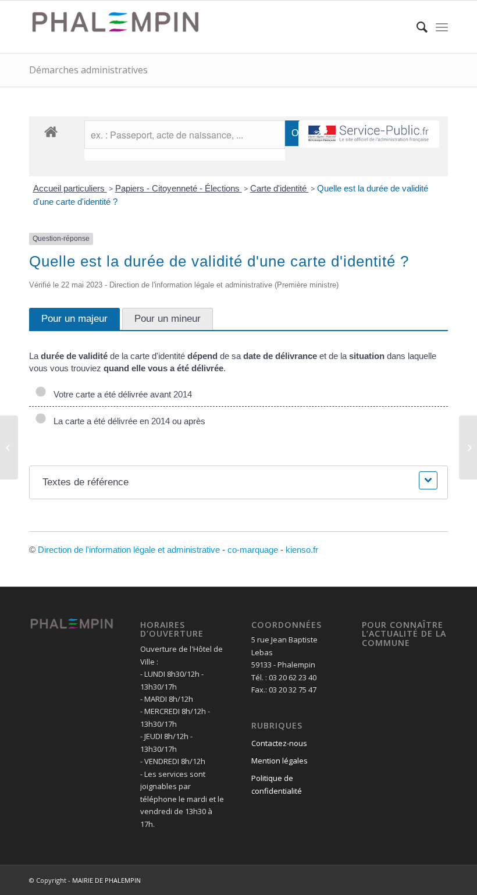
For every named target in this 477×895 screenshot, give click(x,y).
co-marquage (252, 550)
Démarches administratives (88, 69)
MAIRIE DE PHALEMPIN (106, 880)
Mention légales (279, 760)
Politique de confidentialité (276, 784)
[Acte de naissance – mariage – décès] (9, 447)
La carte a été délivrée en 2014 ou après (127, 421)
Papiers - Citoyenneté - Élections (178, 188)
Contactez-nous (279, 743)
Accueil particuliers (70, 188)
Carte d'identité (279, 188)
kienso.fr (302, 550)
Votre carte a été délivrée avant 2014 (120, 394)
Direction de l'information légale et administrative (129, 550)
